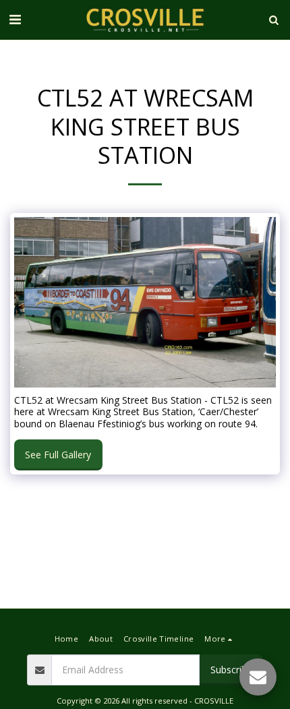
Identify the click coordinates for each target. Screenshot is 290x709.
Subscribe (231, 669)
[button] (14, 19)
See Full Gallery (58, 454)
